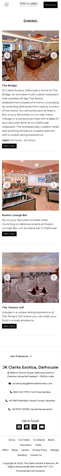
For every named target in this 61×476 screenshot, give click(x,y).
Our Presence (19, 356)
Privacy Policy (40, 450)
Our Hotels (24, 440)
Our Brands (39, 440)
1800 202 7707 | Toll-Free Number (32, 392)
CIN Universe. (37, 471)
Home (12, 440)
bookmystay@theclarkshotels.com (32, 383)
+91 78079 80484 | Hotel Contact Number (32, 400)
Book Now (50, 5)
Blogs (15, 450)
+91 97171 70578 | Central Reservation (32, 409)
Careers (25, 450)
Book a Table (9, 146)
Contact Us (36, 455)
